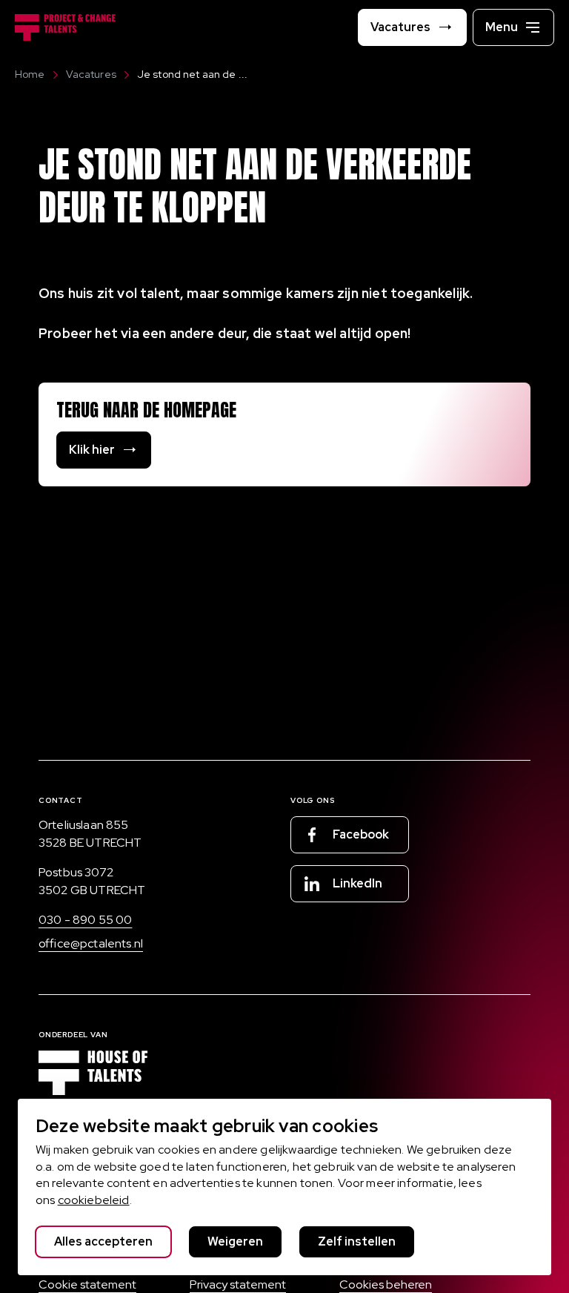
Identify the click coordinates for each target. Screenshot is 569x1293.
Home (30, 74)
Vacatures (91, 74)
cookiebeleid (94, 1200)
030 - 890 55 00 (85, 919)
